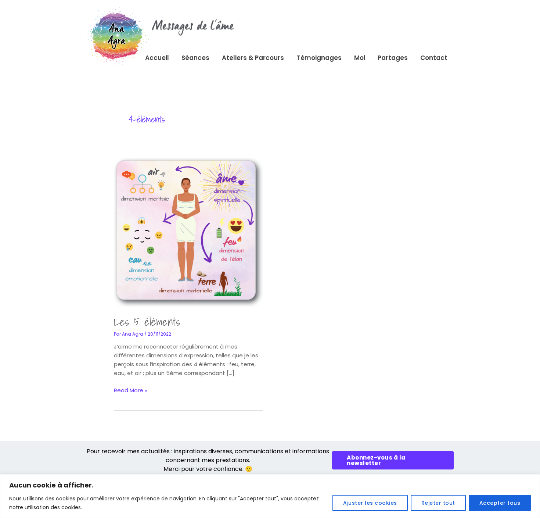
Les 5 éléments (147, 322)
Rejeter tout (438, 503)
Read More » (130, 390)
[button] (393, 460)
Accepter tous (500, 503)
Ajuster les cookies (370, 503)
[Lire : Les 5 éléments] (188, 232)
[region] (270, 496)
